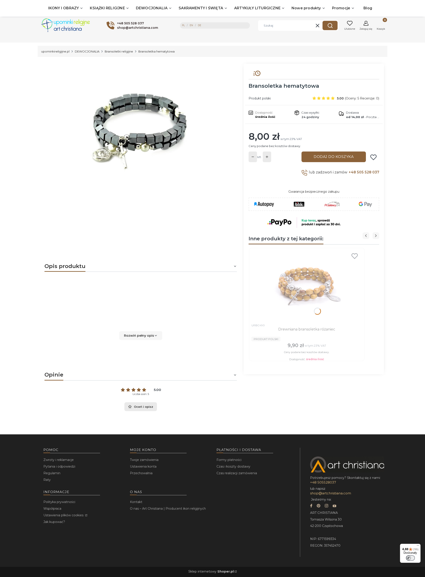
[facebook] (311, 506)
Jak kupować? (54, 522)
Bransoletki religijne (119, 51)
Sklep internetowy (211, 571)
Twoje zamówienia (144, 460)
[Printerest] (318, 506)
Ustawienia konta (143, 466)
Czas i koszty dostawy (233, 466)
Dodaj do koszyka (334, 157)
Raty (47, 480)
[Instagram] (326, 506)
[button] (330, 25)
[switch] (410, 558)
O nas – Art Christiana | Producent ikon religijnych (168, 509)
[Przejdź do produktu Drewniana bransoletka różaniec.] (306, 285)
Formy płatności (228, 460)
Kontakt (136, 502)
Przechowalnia (141, 473)
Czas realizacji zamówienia (236, 473)
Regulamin (51, 473)
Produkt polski (260, 98)
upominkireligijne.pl (55, 51)
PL (183, 25)
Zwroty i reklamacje (58, 460)
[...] (137, 129)
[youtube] (334, 506)
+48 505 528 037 (364, 172)
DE (199, 25)
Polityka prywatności (59, 502)
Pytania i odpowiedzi (59, 466)
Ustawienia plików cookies (63, 515)
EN (191, 25)
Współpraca (52, 509)
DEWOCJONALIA (87, 51)
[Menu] (418, 546)
